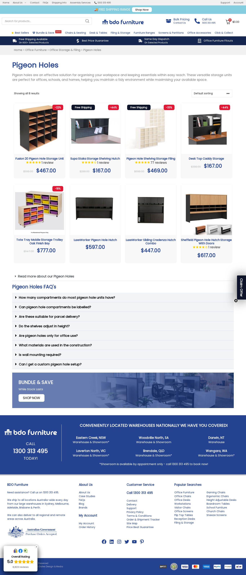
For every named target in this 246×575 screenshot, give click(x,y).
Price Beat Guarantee (140, 527)
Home (6, 2)
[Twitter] (126, 541)
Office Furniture (36, 50)
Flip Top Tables (183, 515)
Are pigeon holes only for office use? (48, 335)
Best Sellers (22, 33)
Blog (81, 504)
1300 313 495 (30, 451)
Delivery (132, 504)
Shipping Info (59, 2)
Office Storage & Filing (65, 50)
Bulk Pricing (181, 19)
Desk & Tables (98, 33)
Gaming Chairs (216, 492)
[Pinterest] (142, 541)
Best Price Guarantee (95, 40)
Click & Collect (224, 33)
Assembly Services (80, 2)
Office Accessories (199, 33)
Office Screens (183, 511)
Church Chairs (216, 511)
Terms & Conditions (139, 516)
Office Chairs (182, 496)
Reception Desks (184, 519)
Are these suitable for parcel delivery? (49, 316)
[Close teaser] (236, 300)
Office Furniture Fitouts (218, 40)
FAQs (45, 2)
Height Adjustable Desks (221, 500)
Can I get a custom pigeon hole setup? (50, 364)
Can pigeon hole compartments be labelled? (55, 307)
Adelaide (12, 507)
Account (238, 2)
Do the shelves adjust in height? (44, 326)
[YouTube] (134, 541)
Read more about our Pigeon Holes (46, 276)
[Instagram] (119, 541)
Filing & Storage (120, 33)
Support (225, 2)
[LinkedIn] (111, 541)
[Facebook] (104, 541)
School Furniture (217, 507)
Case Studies (87, 496)
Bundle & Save (48, 32)
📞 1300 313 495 (102, 2)
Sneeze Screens (217, 515)
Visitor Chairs (182, 507)
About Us (18, 2)
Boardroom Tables (218, 504)
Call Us (207, 19)
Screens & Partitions (171, 33)
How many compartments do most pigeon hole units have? (67, 297)
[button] (123, 276)
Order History (87, 527)
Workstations (182, 504)
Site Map (132, 523)
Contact (34, 2)
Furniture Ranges (144, 33)
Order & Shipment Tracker (143, 519)
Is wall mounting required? (40, 354)
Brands (83, 507)
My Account (86, 523)
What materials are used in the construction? (55, 345)
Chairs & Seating (75, 33)
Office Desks (182, 500)
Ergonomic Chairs (218, 496)
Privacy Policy (135, 512)
